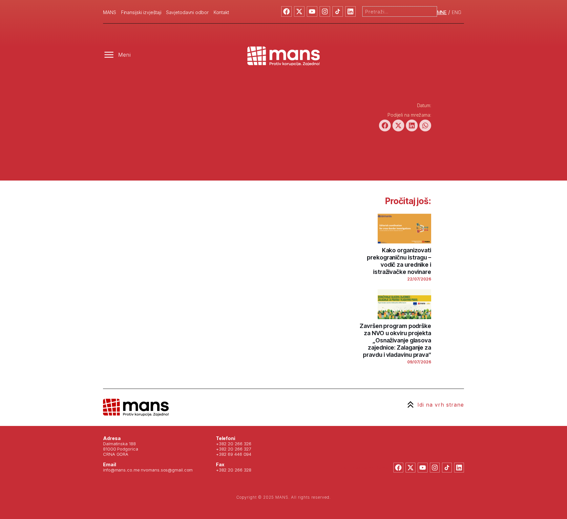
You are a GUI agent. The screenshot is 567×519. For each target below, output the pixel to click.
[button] (385, 125)
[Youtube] (312, 11)
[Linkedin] (350, 11)
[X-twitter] (299, 11)
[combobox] (399, 11)
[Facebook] (286, 11)
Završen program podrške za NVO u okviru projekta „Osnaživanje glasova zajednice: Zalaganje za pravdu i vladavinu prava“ (395, 340)
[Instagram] (325, 11)
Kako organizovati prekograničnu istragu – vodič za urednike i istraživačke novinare (399, 261)
